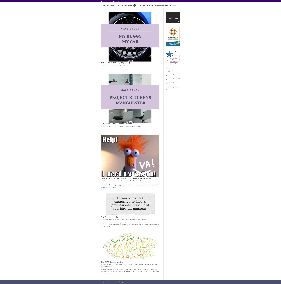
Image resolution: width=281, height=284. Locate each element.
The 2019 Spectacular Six (112, 262)
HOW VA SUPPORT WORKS (124, 5)
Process (127, 65)
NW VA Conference (133, 264)
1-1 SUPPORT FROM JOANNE (145, 5)
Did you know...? (116, 65)
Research (131, 65)
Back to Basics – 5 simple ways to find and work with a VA (126, 178)
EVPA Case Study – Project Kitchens (116, 123)
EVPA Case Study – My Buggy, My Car (117, 62)
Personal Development (144, 264)
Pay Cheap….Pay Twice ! (111, 217)
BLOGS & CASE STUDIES (161, 5)
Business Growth (108, 65)
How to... (127, 180)
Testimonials (143, 219)
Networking (132, 180)
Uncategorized (137, 65)
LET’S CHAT (173, 5)
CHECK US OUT (111, 5)
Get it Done (115, 264)
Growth (122, 65)
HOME (103, 5)
